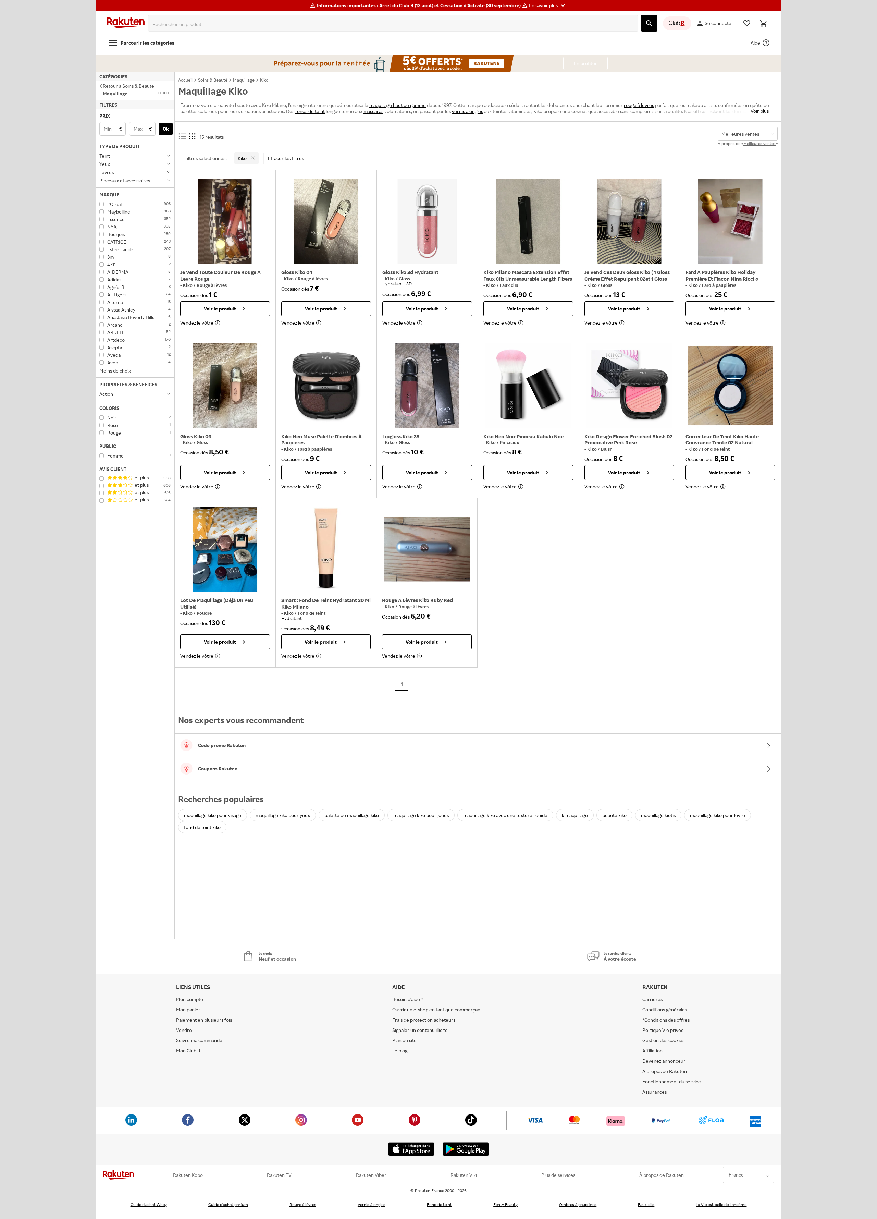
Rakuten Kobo (188, 1175)
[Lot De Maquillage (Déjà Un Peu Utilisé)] (225, 549)
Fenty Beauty (505, 1204)
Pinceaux (509, 442)
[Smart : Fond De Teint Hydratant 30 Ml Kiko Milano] (326, 549)
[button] (548, 5)
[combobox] (394, 24)
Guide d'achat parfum (228, 1204)
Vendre (184, 1030)
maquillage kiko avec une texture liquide (505, 815)
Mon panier (188, 1009)
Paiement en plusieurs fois (204, 1020)
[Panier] (763, 23)
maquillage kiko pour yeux (283, 815)
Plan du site (404, 1040)
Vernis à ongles (371, 1204)
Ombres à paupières (577, 1204)
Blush (607, 449)
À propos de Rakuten (661, 1175)
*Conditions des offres (666, 1020)
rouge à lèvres (639, 105)
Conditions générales (664, 1009)
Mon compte (189, 999)
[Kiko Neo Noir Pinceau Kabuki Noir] (528, 385)
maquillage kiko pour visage (212, 815)
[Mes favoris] (747, 23)
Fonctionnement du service (671, 1081)
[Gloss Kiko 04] (326, 221)
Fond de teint (716, 449)
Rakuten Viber (371, 1175)
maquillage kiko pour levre (717, 815)
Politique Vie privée (663, 1030)
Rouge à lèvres (212, 285)
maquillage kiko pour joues (421, 815)
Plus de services (558, 1175)
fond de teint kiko (202, 827)
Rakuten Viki (463, 1175)
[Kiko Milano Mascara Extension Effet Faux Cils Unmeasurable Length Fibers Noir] (528, 221)
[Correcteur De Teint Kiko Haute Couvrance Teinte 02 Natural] (730, 385)
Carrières (652, 999)
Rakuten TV (279, 1175)
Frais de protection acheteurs (423, 1020)
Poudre (204, 613)
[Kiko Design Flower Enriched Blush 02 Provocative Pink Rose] (629, 385)
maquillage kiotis (658, 815)
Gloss (404, 278)
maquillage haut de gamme (397, 105)
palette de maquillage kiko (351, 815)
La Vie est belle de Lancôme (721, 1204)
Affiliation (652, 1050)
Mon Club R (188, 1050)
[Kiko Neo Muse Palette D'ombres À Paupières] (326, 385)
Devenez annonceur (663, 1061)
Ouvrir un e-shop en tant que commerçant (437, 1009)
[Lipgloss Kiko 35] (427, 385)
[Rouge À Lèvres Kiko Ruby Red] (427, 549)
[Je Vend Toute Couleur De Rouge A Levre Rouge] (225, 221)
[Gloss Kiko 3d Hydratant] (427, 221)
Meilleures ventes (759, 143)
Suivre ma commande (199, 1040)
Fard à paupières (719, 285)
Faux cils (509, 285)
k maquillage (575, 815)
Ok (166, 129)
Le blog (399, 1050)
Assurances (654, 1092)
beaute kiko (614, 815)
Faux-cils (646, 1204)
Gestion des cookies (663, 1040)
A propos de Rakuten (664, 1071)
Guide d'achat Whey (149, 1204)
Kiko (188, 285)
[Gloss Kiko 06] (225, 385)
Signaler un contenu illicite (420, 1030)
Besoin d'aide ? (407, 999)
